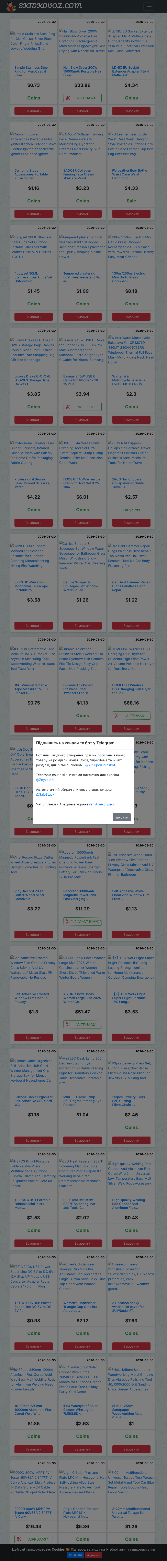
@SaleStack (45, 794)
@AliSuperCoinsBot (100, 765)
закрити (121, 817)
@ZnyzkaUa (45, 780)
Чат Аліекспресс (101, 804)
